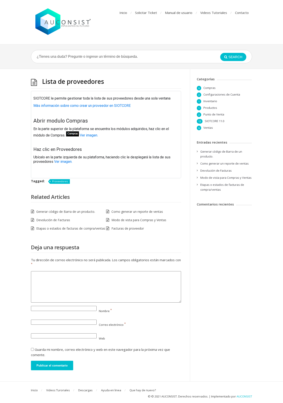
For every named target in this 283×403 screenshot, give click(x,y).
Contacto (242, 12)
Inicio (123, 12)
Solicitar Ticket (146, 12)
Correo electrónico (112, 325)
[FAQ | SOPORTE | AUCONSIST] (63, 22)
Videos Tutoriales (213, 12)
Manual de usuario (178, 12)
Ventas (208, 128)
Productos (210, 108)
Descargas (85, 390)
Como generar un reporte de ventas (137, 211)
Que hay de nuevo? (143, 390)
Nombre (105, 311)
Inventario (210, 101)
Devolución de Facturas (53, 220)
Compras (209, 88)
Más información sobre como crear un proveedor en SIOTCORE (82, 106)
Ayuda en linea (111, 390)
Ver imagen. (89, 135)
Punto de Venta (213, 114)
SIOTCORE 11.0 (214, 121)
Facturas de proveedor (127, 228)
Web (102, 338)
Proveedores (60, 181)
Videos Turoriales (58, 390)
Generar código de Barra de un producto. (65, 211)
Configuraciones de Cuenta (221, 94)
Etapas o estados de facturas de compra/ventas (70, 228)
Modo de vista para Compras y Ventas (138, 220)
